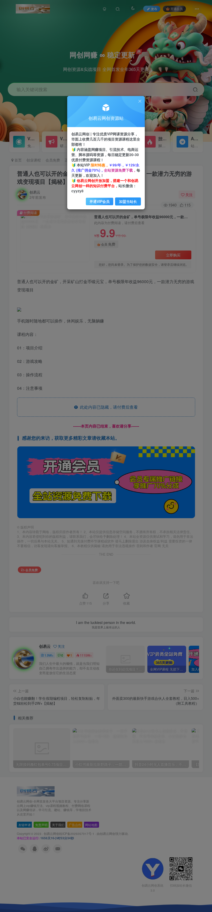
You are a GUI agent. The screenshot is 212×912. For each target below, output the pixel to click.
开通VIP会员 (99, 201)
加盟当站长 (128, 201)
